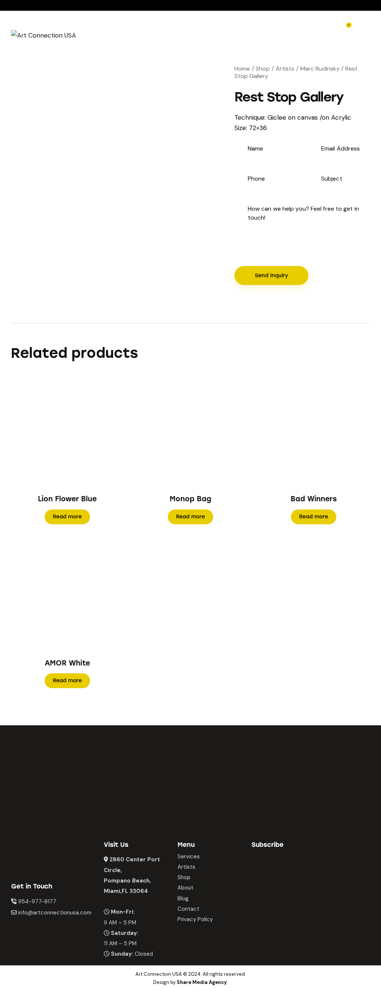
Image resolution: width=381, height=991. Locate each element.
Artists (285, 68)
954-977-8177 (37, 901)
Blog (183, 898)
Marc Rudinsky (320, 68)
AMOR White (67, 663)
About (185, 887)
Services (188, 856)
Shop (263, 68)
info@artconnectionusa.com (55, 912)
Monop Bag (190, 499)
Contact (188, 909)
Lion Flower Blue (67, 499)
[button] (57, 429)
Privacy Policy (195, 919)
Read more (67, 517)
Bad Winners (314, 499)
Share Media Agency (202, 982)
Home (242, 68)
